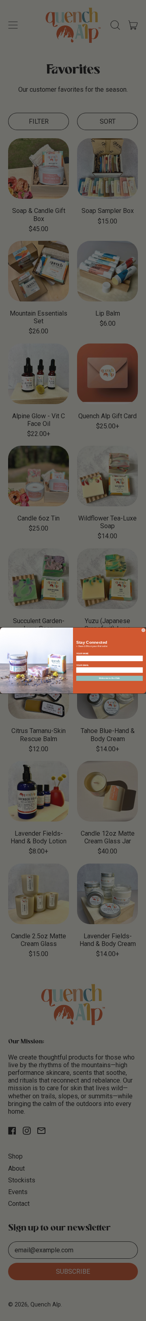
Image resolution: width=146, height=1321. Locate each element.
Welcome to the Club (109, 678)
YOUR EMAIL (82, 665)
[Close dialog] (143, 630)
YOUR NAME (82, 654)
